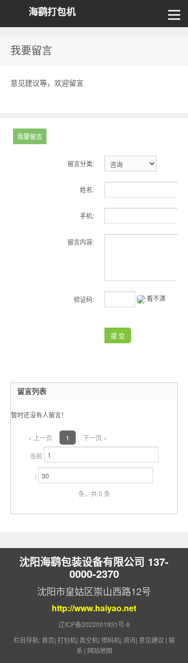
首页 (48, 639)
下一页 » (95, 437)
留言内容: (80, 241)
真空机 (88, 639)
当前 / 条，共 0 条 (70, 474)
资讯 (129, 639)
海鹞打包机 (52, 11)
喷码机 (110, 639)
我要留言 (29, 136)
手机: (87, 215)
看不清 (156, 298)
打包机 (66, 639)
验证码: (84, 299)
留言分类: (80, 163)
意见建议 (151, 639)
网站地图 (99, 650)
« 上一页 (40, 437)
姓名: (87, 189)
